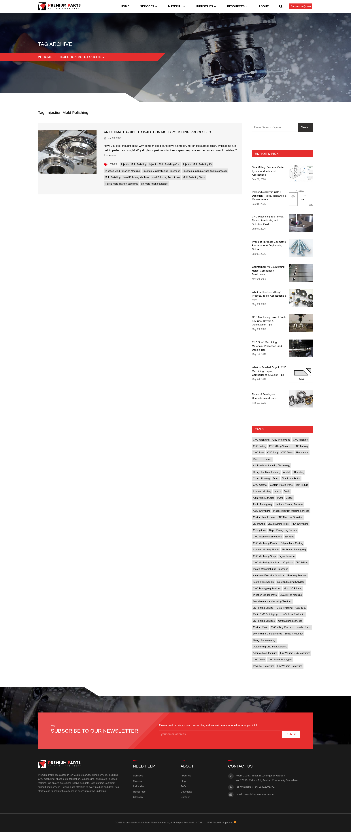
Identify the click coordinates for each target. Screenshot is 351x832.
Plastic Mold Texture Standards (121, 183)
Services (147, 6)
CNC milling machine (291, 595)
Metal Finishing (284, 608)
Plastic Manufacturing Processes (270, 569)
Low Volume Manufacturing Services (272, 601)
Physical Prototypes (263, 666)
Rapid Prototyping (262, 504)
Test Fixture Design (263, 582)
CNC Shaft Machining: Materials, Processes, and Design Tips (267, 346)
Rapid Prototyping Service (283, 530)
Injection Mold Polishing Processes (161, 171)
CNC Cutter (259, 659)
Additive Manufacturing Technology (271, 465)
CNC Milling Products (282, 627)
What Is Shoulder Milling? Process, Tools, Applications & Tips (269, 296)
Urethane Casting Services (289, 504)
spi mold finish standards (154, 183)
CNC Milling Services (280, 446)
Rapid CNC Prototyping (265, 614)
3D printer (287, 562)
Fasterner (266, 459)
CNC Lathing (301, 446)
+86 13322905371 (264, 786)
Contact (185, 796)
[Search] (281, 6)
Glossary (138, 796)
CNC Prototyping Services (267, 588)
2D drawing (259, 523)
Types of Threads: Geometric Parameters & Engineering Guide (269, 245)
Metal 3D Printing (293, 588)
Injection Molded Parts (265, 595)
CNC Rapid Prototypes (280, 659)
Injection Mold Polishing (133, 164)
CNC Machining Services (266, 562)
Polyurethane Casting (291, 543)
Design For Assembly (264, 640)
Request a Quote (300, 6)
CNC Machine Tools (278, 523)
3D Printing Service (263, 608)
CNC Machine (300, 439)
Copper (289, 497)
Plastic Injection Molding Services (291, 510)
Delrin (287, 491)
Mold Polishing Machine (136, 177)
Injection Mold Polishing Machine (122, 171)
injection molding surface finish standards (205, 171)
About (264, 6)
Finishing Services (297, 575)
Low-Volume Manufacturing (267, 633)
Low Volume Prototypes (289, 666)
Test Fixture (302, 485)
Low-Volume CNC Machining (295, 653)
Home (125, 6)
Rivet (255, 459)
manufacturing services (290, 620)
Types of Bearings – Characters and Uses (264, 396)
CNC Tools (287, 452)
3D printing (298, 472)
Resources (236, 6)
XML (200, 822)
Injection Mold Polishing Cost (164, 164)
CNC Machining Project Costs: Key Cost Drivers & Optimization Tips (269, 321)
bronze (277, 491)
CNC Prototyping (281, 439)
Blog (183, 781)
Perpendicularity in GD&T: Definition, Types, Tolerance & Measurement (269, 195)
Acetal (286, 472)
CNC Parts (258, 452)
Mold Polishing (112, 177)
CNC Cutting (259, 446)
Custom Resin (260, 627)
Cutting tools (259, 530)
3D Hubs (289, 536)
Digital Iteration (287, 556)
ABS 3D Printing (261, 510)
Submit (291, 734)
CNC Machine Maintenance (267, 536)
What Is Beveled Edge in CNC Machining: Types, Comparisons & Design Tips (269, 371)
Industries (204, 6)
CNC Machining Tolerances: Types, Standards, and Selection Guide (268, 220)
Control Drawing (261, 478)
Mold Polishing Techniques (166, 177)
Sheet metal (302, 452)
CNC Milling (302, 562)
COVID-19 (300, 608)
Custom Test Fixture (264, 517)
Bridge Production (293, 633)
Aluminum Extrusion (263, 497)
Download (186, 791)
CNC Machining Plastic (265, 543)
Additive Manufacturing (265, 653)
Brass (276, 478)
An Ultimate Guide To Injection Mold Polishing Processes (157, 132)
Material (175, 6)
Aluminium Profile (291, 478)
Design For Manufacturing (266, 472)
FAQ (183, 786)
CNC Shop (272, 452)
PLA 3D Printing (300, 523)
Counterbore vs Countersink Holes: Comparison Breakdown (268, 270)
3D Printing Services (264, 620)
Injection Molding (262, 491)
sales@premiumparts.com (259, 794)
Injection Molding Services (291, 582)
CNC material (260, 485)
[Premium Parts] (59, 6)
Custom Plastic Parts (281, 485)
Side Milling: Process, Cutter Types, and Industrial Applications (268, 171)
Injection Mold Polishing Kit (197, 164)
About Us (186, 775)
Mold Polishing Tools (194, 177)
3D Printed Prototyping (294, 549)
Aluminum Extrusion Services (268, 575)
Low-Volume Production (292, 614)
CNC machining (261, 439)
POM (280, 497)
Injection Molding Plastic (266, 549)
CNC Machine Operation (290, 517)
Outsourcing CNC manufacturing (270, 646)
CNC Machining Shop (264, 556)
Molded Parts (304, 627)
